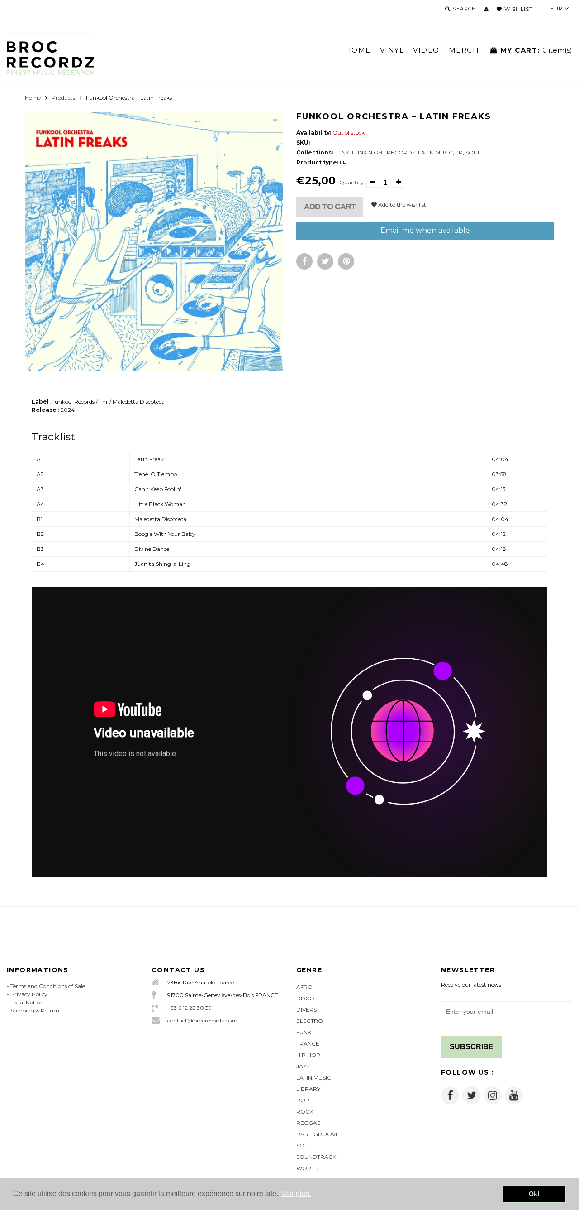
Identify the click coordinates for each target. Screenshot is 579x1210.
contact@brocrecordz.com (202, 1020)
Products (63, 97)
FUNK (341, 152)
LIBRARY (308, 1088)
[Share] (304, 261)
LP (459, 152)
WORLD (307, 1168)
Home (33, 97)
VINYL (392, 50)
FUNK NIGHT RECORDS (383, 152)
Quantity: (352, 182)
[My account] (486, 9)
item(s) (536, 50)
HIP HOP (308, 1054)
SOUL (473, 152)
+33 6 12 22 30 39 (189, 1007)
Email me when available (425, 230)
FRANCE (307, 1043)
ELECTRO (309, 1020)
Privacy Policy (28, 994)
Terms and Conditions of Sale (47, 986)
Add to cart (330, 206)
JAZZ (303, 1066)
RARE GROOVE (317, 1134)
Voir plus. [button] (296, 1193)
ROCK (304, 1111)
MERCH (464, 50)
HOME (358, 50)
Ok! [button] (534, 1193)
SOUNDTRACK (316, 1156)
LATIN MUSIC (435, 152)
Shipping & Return (34, 1010)
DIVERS (306, 1009)
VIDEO (426, 50)
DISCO (305, 998)
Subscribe (472, 1047)
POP (302, 1100)
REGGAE (308, 1122)
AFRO (304, 986)
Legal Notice (26, 1002)
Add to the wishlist (401, 204)
